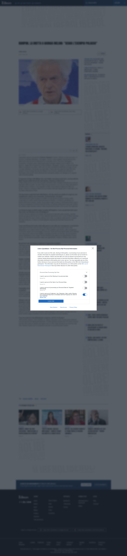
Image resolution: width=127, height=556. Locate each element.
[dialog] (63, 278)
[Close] (93, 248)
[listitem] (63, 272)
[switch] (85, 276)
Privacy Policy (73, 307)
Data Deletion (53, 307)
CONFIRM (51, 301)
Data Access (63, 307)
